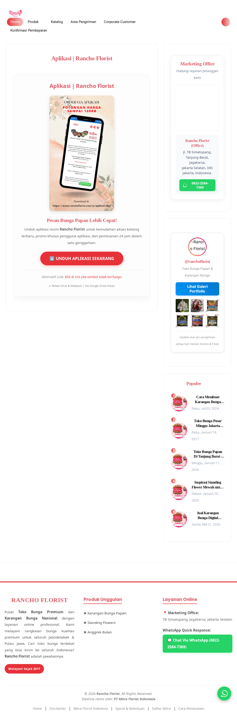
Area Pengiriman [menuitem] (83, 22)
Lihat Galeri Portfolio (197, 289)
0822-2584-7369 (200, 185)
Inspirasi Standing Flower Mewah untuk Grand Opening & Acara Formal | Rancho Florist (208, 485)
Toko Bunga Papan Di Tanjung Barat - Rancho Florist (207, 454)
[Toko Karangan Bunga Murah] (16, 13)
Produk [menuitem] (33, 22)
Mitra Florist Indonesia (91, 708)
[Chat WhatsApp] (224, 693)
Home (15, 22)
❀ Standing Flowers (99, 622)
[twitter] (197, 22)
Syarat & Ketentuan (129, 708)
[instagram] (212, 22)
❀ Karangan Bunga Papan (105, 613)
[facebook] (189, 22)
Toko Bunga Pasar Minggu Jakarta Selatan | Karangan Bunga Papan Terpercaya (208, 423)
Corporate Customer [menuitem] (120, 22)
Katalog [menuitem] (57, 22)
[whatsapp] (204, 22)
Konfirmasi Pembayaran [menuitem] (28, 30)
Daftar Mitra (161, 708)
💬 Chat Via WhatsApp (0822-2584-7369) (193, 643)
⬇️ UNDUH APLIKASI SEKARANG (82, 258)
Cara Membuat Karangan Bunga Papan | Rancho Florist (208, 399)
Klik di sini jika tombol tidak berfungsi (93, 277)
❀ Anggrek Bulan (98, 632)
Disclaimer (58, 708)
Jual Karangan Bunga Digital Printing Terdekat (208, 515)
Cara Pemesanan (191, 708)
